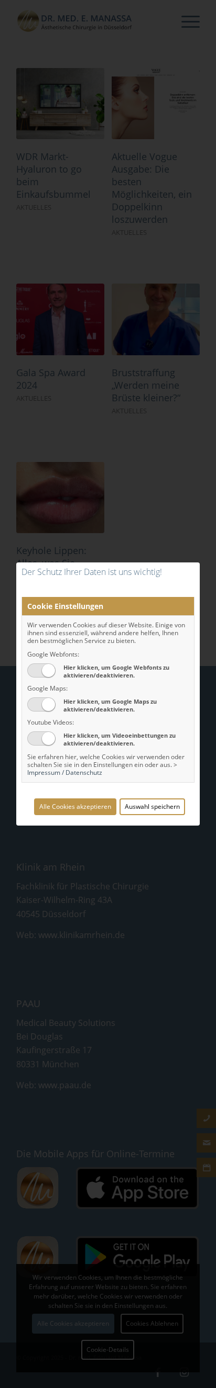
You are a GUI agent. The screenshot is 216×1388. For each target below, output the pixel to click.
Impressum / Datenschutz (64, 772)
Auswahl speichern (152, 806)
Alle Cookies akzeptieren (75, 806)
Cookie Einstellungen (65, 606)
